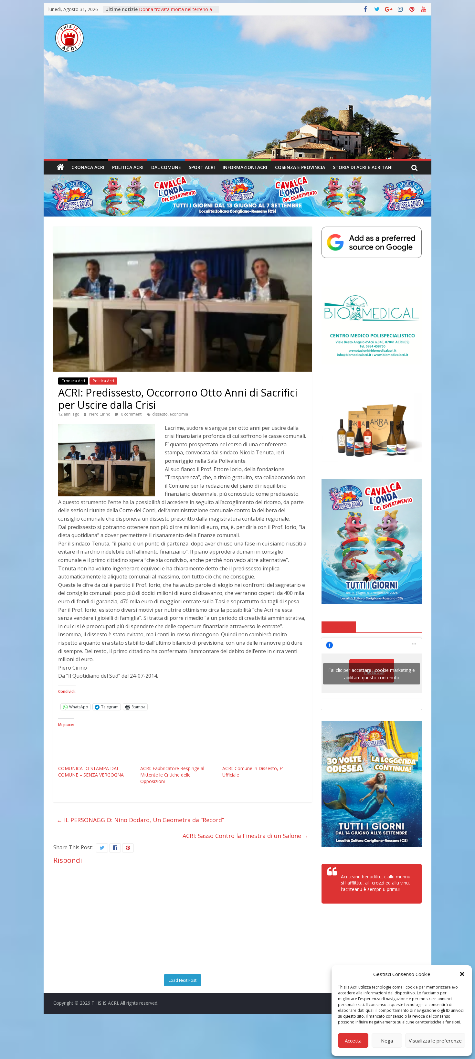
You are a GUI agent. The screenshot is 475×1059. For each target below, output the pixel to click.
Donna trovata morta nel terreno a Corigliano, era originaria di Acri (175, 12)
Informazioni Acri (245, 167)
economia (179, 414)
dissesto (160, 414)
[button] (462, 974)
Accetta (353, 1040)
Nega (387, 1040)
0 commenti (131, 414)
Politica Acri (127, 167)
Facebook (338, 626)
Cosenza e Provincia (300, 167)
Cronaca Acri (87, 167)
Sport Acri (202, 167)
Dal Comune (166, 167)
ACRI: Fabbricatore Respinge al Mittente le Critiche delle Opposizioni (172, 774)
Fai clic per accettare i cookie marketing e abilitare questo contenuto (371, 674)
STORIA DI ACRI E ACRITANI (363, 167)
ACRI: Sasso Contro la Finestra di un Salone (246, 836)
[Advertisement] (237, 111)
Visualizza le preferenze (435, 1040)
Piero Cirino (100, 414)
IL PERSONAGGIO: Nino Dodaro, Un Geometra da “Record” (140, 820)
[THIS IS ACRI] (60, 167)
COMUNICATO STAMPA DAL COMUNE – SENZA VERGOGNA (91, 771)
